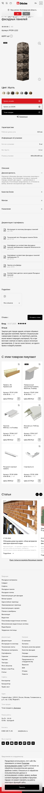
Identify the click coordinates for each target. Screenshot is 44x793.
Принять (22, 787)
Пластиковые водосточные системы (14, 621)
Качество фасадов (28, 650)
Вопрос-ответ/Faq (8, 669)
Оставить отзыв (35, 317)
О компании (26, 640)
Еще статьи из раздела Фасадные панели (26, 560)
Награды (25, 653)
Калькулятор (6, 684)
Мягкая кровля (7, 599)
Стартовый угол (29, 467)
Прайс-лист (6, 687)
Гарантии (5, 656)
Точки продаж (8, 112)
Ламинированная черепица (11, 605)
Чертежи (5, 659)
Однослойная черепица (10, 602)
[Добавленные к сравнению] (7, 3)
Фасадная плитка (8, 592)
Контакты (25, 644)
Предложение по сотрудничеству (12, 756)
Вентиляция (6, 614)
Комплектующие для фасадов (12, 595)
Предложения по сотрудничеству (28, 660)
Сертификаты (6, 653)
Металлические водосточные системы (15, 624)
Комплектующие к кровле (10, 608)
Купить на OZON (9, 107)
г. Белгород (17, 708)
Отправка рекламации (30, 656)
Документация (7, 640)
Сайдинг (4, 583)
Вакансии (25, 664)
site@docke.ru (23, 731)
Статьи (4, 672)
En (36, 3)
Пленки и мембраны (9, 611)
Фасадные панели (8, 589)
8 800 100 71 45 (7, 731)
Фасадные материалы (9, 580)
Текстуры (5, 662)
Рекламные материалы (10, 650)
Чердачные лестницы (9, 630)
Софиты (4, 586)
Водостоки (5, 617)
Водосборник (6, 627)
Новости (25, 674)
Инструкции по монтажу (10, 644)
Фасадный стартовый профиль (9, 467)
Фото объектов (7, 666)
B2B (23, 668)
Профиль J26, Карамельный (7, 385)
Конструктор (6, 680)
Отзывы (24, 671)
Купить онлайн (9, 101)
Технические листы (8, 647)
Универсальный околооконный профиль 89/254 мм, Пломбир (31, 386)
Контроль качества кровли (31, 647)
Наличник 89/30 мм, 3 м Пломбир (10, 426)
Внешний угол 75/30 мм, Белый (31, 426)
